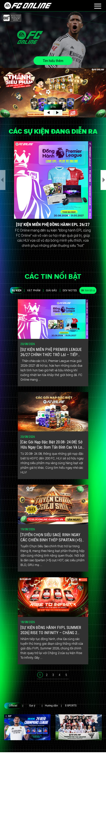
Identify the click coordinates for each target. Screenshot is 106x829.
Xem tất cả (90, 290)
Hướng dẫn (51, 705)
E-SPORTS (70, 705)
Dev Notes (70, 290)
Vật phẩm (33, 290)
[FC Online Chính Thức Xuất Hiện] (78, 727)
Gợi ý (32, 705)
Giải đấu (51, 290)
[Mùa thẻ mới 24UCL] (27, 727)
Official (13, 705)
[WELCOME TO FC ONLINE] (28, 5)
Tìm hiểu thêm (53, 61)
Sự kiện (16, 290)
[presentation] (2, 180)
